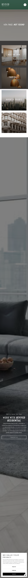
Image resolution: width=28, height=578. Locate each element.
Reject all (14, 566)
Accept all (14, 574)
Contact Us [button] (14, 437)
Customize (14, 570)
